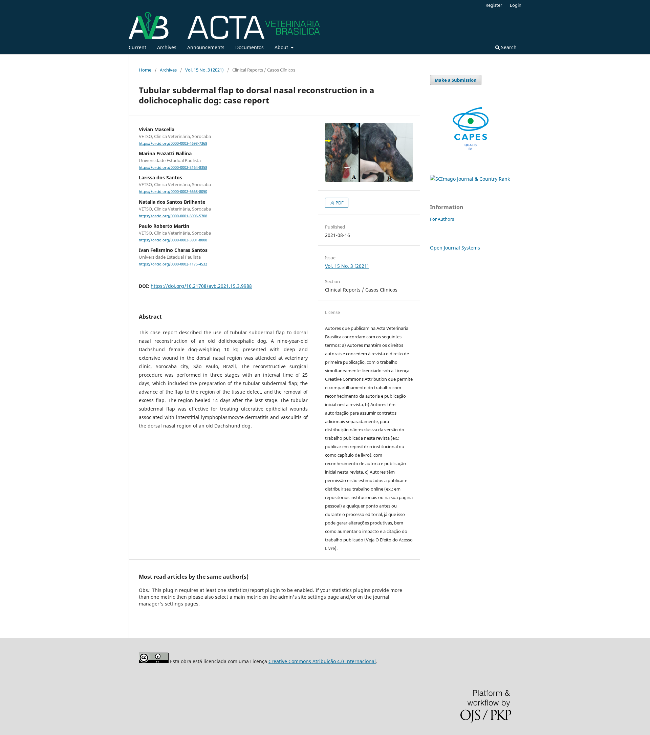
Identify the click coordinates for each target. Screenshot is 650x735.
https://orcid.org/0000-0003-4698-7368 (173, 143)
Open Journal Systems (455, 247)
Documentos (249, 47)
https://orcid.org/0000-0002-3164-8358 (173, 167)
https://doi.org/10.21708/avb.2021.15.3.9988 (201, 286)
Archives (166, 47)
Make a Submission (456, 80)
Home (145, 70)
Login (515, 5)
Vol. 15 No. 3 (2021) (204, 70)
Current (137, 47)
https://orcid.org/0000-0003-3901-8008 (173, 240)
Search (508, 47)
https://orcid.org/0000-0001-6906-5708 (173, 216)
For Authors (442, 219)
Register (493, 5)
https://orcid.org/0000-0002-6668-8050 (173, 192)
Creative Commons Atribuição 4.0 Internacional (322, 661)
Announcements (205, 47)
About (282, 47)
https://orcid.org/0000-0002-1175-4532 (173, 264)
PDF (339, 203)
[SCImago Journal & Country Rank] (470, 179)
